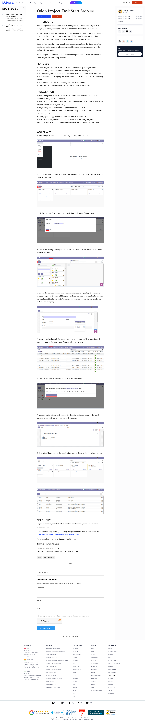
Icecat (74, 690)
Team (92, 651)
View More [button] (120, 21)
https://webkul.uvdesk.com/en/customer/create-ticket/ (58, 534)
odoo (39, 557)
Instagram (73, 703)
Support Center (112, 651)
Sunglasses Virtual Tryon (53, 687)
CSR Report (94, 681)
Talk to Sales (137, 3)
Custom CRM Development (53, 663)
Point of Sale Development (53, 669)
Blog (109, 657)
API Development (51, 675)
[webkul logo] (9, 3)
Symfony (75, 678)
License (110, 684)
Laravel (75, 681)
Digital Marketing (51, 684)
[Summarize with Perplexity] (127, 41)
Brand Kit (110, 678)
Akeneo (75, 672)
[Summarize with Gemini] (131, 41)
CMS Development (51, 654)
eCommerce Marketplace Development (57, 660)
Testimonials (94, 660)
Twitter (65, 703)
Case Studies (112, 669)
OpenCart (75, 651)
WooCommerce (77, 654)
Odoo (74, 663)
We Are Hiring (112, 675)
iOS (74, 684)
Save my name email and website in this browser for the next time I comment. (64, 616)
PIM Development (51, 672)
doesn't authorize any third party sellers (67, 719)
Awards (93, 672)
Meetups (93, 684)
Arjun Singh (127, 16)
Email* (39, 608)
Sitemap (110, 681)
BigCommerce (77, 669)
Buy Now (56, 17)
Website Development (52, 657)
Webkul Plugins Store (114, 663)
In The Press (94, 666)
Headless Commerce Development (55, 651)
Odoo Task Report (49, 557)
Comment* (40, 587)
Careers (67, 3)
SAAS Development (51, 666)
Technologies (94, 657)
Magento (75, 648)
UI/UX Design (50, 681)
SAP (74, 696)
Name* (39, 600)
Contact (110, 654)
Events (92, 687)
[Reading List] (127, 3)
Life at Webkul (112, 672)
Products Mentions (96, 675)
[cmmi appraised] (57, 712)
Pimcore (75, 675)
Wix (74, 693)
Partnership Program (96, 690)
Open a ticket (130, 54)
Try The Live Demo (44, 17)
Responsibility (94, 678)
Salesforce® (76, 666)
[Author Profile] (120, 11)
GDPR (110, 690)
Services (110, 648)
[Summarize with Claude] (123, 41)
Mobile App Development (53, 648)
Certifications (94, 663)
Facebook (57, 703)
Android (75, 687)
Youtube (90, 703)
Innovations (94, 669)
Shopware (75, 660)
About (92, 648)
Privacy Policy (112, 687)
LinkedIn (82, 703)
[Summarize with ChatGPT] (119, 41)
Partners (93, 654)
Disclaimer (111, 693)
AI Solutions (76, 3)
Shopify (75, 657)
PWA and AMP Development (54, 678)
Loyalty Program (112, 660)
